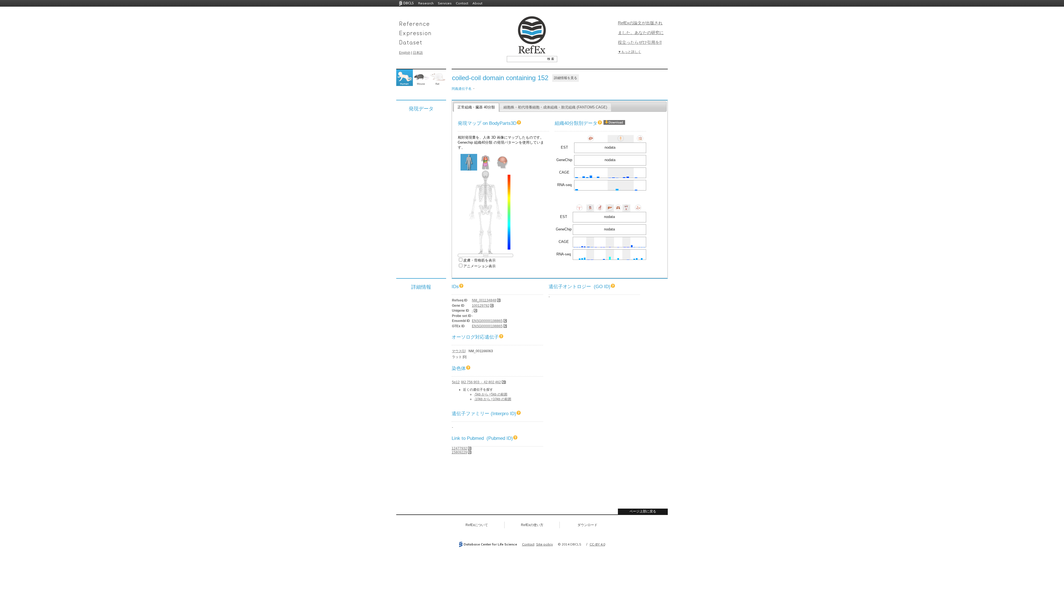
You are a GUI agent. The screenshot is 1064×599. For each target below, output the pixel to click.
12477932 (459, 448)
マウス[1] (459, 351)
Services (445, 3)
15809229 (459, 452)
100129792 (480, 306)
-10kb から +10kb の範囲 (492, 399)
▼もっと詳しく (629, 52)
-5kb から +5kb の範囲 (490, 394)
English (404, 53)
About (477, 3)
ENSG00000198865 (487, 321)
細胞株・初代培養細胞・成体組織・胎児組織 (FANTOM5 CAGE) (555, 107)
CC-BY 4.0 (597, 544)
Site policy (544, 544)
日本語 (418, 53)
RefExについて (477, 525)
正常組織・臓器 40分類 (476, 107)
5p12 (456, 382)
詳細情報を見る (565, 78)
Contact (462, 3)
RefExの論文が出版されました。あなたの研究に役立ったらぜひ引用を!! (641, 33)
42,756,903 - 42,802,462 (481, 382)
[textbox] (525, 58)
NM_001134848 (484, 300)
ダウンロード (587, 525)
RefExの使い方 (532, 525)
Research (426, 3)
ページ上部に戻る (643, 511)
